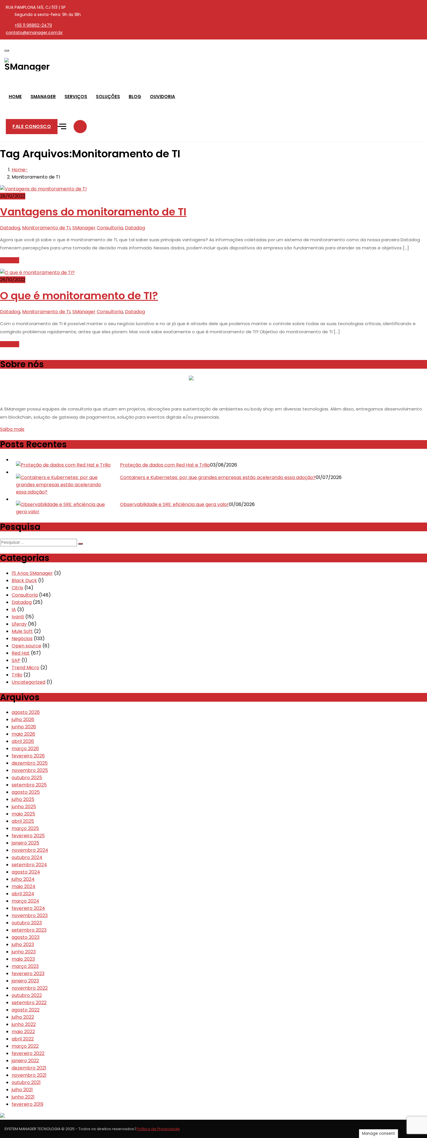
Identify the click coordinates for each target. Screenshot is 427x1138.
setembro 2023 (29, 930)
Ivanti (18, 616)
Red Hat (21, 653)
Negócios (22, 638)
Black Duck (24, 580)
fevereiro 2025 (28, 835)
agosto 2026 (26, 712)
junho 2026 (24, 726)
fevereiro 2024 (28, 908)
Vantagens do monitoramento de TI (93, 211)
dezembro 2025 (30, 763)
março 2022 (25, 1046)
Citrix (17, 587)
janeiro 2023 (25, 980)
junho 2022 (24, 1024)
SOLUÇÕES (108, 96)
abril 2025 (23, 821)
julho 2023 (23, 944)
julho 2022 (23, 1017)
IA (14, 609)
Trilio (17, 674)
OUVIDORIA (162, 96)
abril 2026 (23, 741)
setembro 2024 (29, 864)
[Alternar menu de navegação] (6, 50)
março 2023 (25, 966)
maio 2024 (23, 886)
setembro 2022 (29, 1002)
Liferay (19, 624)
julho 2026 (23, 719)
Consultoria (110, 227)
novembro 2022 (30, 988)
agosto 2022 (26, 1009)
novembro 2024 (30, 850)
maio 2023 (23, 959)
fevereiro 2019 (27, 1104)
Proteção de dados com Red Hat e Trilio (165, 465)
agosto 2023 (26, 937)
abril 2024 (23, 893)
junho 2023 (24, 951)
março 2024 (25, 901)
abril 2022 (23, 1039)
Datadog (10, 227)
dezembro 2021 (29, 1068)
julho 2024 (23, 879)
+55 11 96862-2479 (33, 25)
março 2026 (25, 748)
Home (18, 169)
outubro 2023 (27, 922)
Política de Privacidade (158, 1128)
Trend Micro (25, 667)
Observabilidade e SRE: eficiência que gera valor (174, 504)
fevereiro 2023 (28, 973)
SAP (16, 660)
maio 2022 (23, 1031)
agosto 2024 (26, 872)
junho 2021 (23, 1097)
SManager (84, 227)
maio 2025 (23, 814)
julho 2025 (23, 799)
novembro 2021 (29, 1075)
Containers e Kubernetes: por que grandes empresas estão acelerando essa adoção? (218, 477)
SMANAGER (43, 96)
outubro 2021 (26, 1082)
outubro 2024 (27, 857)
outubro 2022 (27, 995)
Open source (26, 645)
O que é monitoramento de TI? (79, 295)
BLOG (135, 96)
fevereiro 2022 (28, 1053)
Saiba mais (12, 429)
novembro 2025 (30, 770)
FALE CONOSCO (31, 126)
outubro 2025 (27, 777)
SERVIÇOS (75, 96)
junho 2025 (24, 806)
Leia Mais (9, 260)
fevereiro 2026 (28, 755)
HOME (15, 96)
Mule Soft (22, 631)
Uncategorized (28, 682)
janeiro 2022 (25, 1060)
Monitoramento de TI (46, 227)
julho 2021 (22, 1089)
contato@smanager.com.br (34, 32)
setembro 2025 (29, 785)
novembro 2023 (30, 915)
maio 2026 (23, 734)
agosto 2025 (26, 792)
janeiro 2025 (25, 843)
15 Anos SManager (32, 573)
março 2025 (25, 828)
